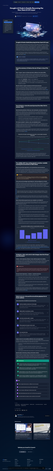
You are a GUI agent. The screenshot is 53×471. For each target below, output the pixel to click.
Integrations (16, 463)
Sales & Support (29, 464)
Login (40, 463)
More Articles (47, 415)
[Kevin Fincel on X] (22, 414)
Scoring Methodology (17, 465)
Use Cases (16, 464)
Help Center (28, 465)
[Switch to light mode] (30, 2)
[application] (32, 144)
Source (24, 54)
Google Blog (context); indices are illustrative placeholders (33, 150)
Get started (22, 451)
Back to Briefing (6, 5)
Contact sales (30, 451)
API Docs (28, 463)
